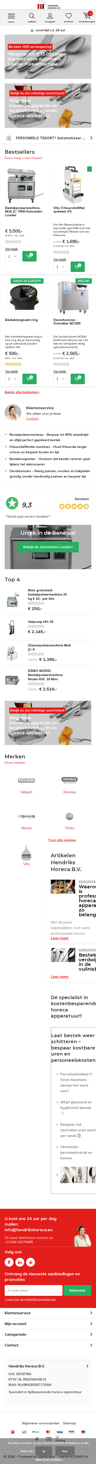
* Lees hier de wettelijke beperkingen (30, 1299)
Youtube (30, 1262)
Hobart (26, 792)
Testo (70, 828)
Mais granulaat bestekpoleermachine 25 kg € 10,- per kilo (47, 594)
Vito (26, 863)
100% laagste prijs (51, 30)
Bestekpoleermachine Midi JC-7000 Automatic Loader (23, 211)
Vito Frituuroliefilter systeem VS (69, 210)
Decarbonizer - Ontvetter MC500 (66, 322)
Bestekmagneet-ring (21, 320)
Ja (43, 1451)
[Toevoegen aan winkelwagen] (29, 256)
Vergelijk (11, 249)
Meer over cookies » (49, 1459)
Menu (11, 21)
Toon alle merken (62, 840)
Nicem (26, 828)
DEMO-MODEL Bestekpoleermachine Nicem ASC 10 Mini (45, 675)
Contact (32, 418)
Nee (65, 1451)
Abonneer (77, 1290)
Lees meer (60, 938)
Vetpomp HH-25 (40, 622)
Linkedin (19, 1262)
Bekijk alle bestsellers (22, 392)
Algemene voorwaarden (40, 1423)
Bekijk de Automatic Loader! (48, 547)
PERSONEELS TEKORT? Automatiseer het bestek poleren (56, 138)
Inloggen (50, 21)
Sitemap (69, 1423)
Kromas (69, 792)
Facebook (9, 1262)
